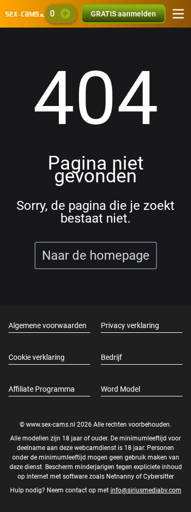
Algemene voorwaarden (47, 325)
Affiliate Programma (41, 389)
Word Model (120, 389)
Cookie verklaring (36, 357)
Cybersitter (158, 476)
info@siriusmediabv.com (145, 490)
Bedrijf (111, 357)
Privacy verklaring (130, 325)
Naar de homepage (96, 255)
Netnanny (121, 476)
